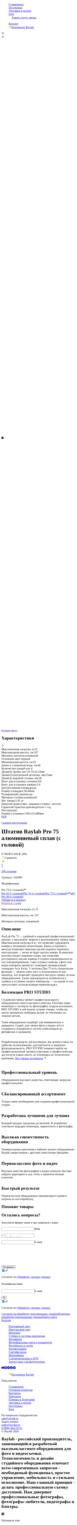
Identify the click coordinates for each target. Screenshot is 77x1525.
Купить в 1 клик (11, 903)
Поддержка (15, 7)
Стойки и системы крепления (27, 1336)
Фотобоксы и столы (21, 1345)
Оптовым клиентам (21, 1389)
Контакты (15, 1393)
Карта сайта (49, 1317)
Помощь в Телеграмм (22, 1399)
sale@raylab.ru (9, 1418)
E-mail (38, 1242)
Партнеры (15, 1396)
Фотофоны (15, 1339)
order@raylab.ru (10, 1424)
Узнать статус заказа (23, 17)
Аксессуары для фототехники (27, 1361)
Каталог (13, 23)
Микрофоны (16, 1355)
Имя (37, 1228)
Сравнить (11, 857)
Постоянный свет (19, 1326)
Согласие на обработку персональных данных (29, 1313)
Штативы (14, 1332)
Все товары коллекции (29, 1058)
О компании (16, 4)
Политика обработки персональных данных (35, 1315)
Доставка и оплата (20, 10)
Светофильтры (18, 1352)
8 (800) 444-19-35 (11, 1428)
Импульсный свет (19, 1329)
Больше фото (9, 730)
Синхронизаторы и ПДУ (24, 1358)
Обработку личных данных (33, 1276)
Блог (11, 14)
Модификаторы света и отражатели (30, 1342)
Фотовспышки (18, 1348)
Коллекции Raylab (22, 27)
